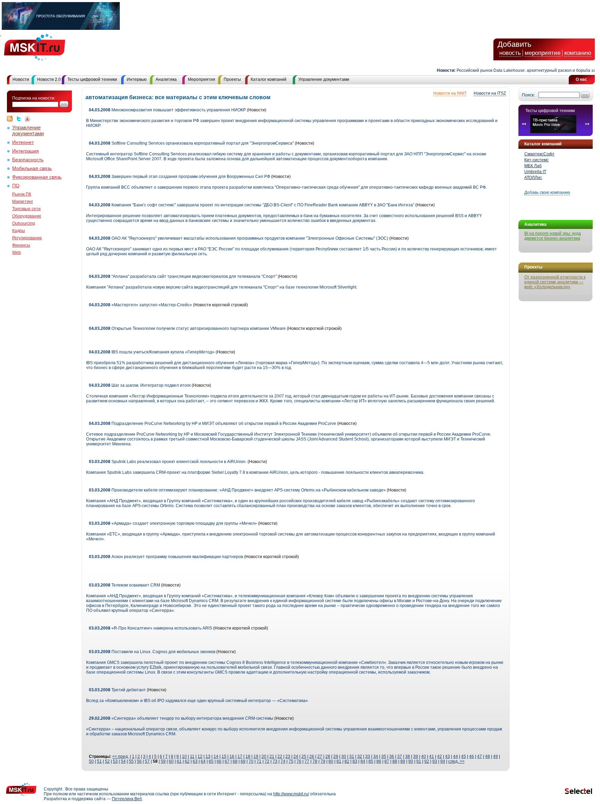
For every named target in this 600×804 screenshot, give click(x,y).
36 (391, 756)
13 (208, 756)
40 (423, 756)
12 (200, 756)
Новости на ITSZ (490, 93)
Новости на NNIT (450, 93)
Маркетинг (22, 201)
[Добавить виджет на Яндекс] (28, 118)
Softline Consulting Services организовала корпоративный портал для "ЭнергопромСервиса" (191, 143)
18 (247, 756)
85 (370, 761)
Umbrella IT (535, 171)
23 (287, 756)
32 (359, 756)
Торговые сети (26, 208)
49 (495, 756)
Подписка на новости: (33, 98)
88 (394, 761)
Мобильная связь (32, 168)
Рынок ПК (21, 194)
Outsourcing (23, 223)
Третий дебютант (117, 689)
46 (471, 756)
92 (426, 761)
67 (227, 761)
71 (259, 761)
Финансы (21, 245)
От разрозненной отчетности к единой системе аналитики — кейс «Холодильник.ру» (554, 282)
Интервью (137, 79)
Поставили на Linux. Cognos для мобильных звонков (152, 651)
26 (311, 756)
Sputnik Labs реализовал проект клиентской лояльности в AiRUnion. (168, 461)
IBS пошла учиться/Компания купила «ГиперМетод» (152, 352)
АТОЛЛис (533, 177)
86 (378, 761)
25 (303, 756)
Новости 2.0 (49, 79)
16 (232, 756)
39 (415, 756)
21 (271, 756)
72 (267, 761)
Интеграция (25, 151)
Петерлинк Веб (127, 798)
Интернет (23, 142)
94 (442, 761)
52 (107, 761)
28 (327, 756)
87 (386, 761)
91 (418, 761)
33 (367, 756)
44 (455, 756)
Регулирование (27, 238)
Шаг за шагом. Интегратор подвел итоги (140, 385)
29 (335, 756)
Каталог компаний (268, 79)
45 (463, 756)
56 (139, 761)
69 (243, 761)
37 (399, 756)
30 (343, 756)
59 (163, 761)
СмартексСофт (539, 154)
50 (91, 761)
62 (187, 761)
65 (211, 761)
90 (410, 761)
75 (291, 761)
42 (439, 756)
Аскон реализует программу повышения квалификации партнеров (166, 556)
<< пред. (120, 756)
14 (216, 756)
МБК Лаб (533, 165)
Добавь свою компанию (547, 192)
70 (251, 761)
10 (184, 756)
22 (279, 756)
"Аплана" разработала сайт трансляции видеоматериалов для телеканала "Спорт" (183, 276)
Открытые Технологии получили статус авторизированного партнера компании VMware (188, 328)
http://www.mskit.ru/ (291, 794)
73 (275, 761)
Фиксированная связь (36, 177)
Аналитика (166, 79)
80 (330, 761)
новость (510, 53)
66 (219, 761)
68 (235, 761)
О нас (581, 79)
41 (431, 756)
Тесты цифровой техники (92, 79)
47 (479, 756)
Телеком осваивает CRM (124, 585)
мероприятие (542, 53)
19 (255, 756)
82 (346, 761)
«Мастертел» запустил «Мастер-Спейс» (140, 304)
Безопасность (27, 159)
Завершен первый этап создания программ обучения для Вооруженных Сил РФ (179, 176)
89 (402, 761)
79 (322, 761)
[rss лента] (11, 118)
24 (295, 756)
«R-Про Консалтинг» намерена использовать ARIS (150, 628)
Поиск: (528, 95)
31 (351, 756)
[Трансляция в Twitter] (20, 118)
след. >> (456, 761)
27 (319, 756)
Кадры (18, 230)
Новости (20, 79)
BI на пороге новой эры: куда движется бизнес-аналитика (552, 236)
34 (375, 756)
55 (131, 761)
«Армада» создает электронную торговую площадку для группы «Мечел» (173, 523)
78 (314, 761)
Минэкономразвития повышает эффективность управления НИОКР (167, 110)
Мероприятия (201, 79)
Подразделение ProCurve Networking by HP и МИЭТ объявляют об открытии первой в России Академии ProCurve (212, 423)
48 (487, 756)
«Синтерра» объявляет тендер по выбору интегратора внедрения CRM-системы (181, 718)
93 (434, 761)
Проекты (232, 79)
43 (447, 756)
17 (240, 756)
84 (362, 761)
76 (299, 761)
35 (383, 756)
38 (407, 756)
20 (263, 756)
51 (99, 761)
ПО (15, 185)
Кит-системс (536, 159)
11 (192, 756)
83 (354, 761)
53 (115, 761)
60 (171, 761)
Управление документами (323, 79)
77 (307, 761)
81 (338, 761)
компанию (577, 53)
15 (224, 756)
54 (123, 761)
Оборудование (26, 216)
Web (16, 252)
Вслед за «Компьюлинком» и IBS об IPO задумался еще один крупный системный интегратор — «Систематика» (197, 700)
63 (195, 761)
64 (203, 761)
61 (179, 761)
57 (147, 761)
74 (283, 761)
